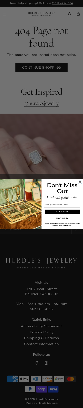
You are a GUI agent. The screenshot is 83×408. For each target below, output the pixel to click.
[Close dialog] (80, 182)
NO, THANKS (62, 218)
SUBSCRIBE (62, 212)
